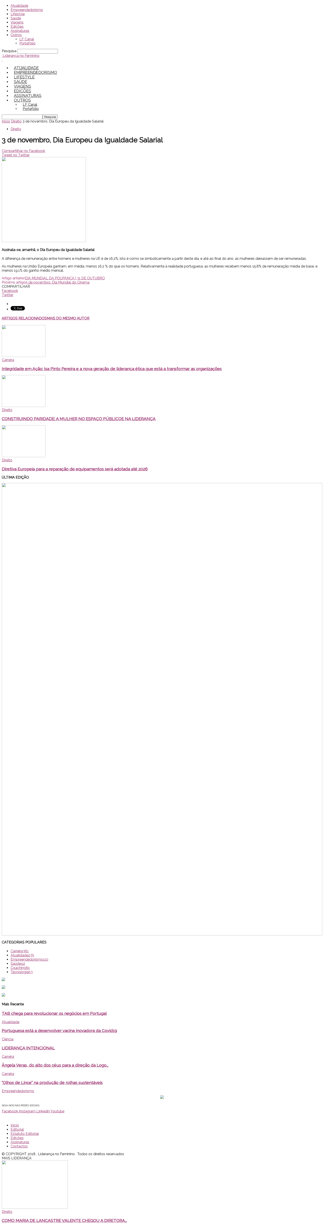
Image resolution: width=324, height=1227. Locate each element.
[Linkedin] (30, 70)
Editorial (17, 1129)
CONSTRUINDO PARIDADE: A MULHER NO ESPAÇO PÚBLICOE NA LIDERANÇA (79, 418)
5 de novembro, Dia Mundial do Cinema (57, 282)
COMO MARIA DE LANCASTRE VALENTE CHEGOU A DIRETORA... (64, 1220)
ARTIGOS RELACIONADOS (24, 318)
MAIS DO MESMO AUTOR (68, 318)
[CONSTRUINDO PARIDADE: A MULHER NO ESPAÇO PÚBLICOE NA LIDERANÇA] (23, 406)
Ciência (7, 1039)
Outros (16, 35)
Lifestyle (18, 14)
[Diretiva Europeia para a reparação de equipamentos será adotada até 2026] (23, 456)
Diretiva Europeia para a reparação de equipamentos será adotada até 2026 (75, 468)
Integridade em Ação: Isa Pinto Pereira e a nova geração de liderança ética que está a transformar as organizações (112, 368)
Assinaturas (20, 31)
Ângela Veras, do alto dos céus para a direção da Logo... (55, 1065)
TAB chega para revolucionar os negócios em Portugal (54, 1013)
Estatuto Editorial (25, 1134)
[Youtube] (35, 70)
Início (15, 1125)
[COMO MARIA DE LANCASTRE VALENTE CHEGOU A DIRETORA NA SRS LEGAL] (35, 1207)
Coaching (20, 968)
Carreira (8, 360)
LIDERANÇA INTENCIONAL (28, 1047)
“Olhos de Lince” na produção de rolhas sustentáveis (52, 1082)
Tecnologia (22, 972)
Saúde (16, 18)
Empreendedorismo (27, 10)
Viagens (17, 22)
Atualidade (19, 6)
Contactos (19, 1146)
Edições (17, 26)
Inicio (6, 121)
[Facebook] (20, 70)
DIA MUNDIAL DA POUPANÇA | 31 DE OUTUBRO (65, 278)
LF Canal (26, 39)
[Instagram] (25, 70)
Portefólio (27, 43)
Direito (16, 121)
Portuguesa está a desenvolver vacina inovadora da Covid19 (59, 1030)
